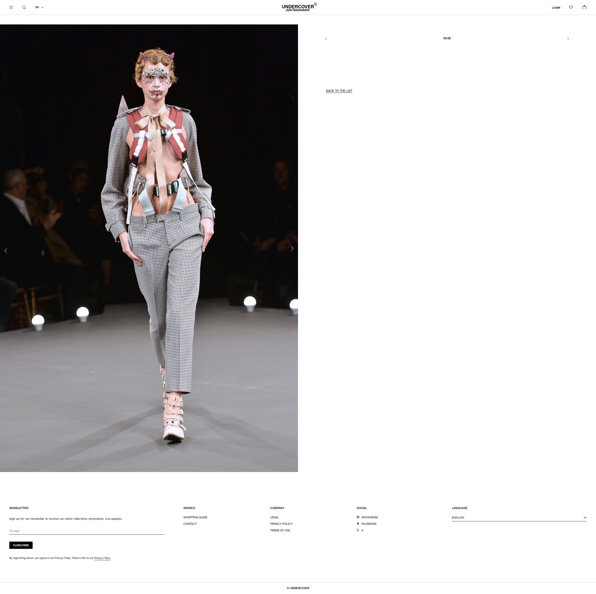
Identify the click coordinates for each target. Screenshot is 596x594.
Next (292, 248)
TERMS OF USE (280, 530)
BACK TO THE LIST (339, 91)
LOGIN (556, 8)
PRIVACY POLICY (281, 524)
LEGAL (274, 517)
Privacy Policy (102, 558)
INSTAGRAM (370, 517)
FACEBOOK (369, 524)
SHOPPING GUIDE (195, 517)
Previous (5, 250)
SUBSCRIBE (21, 545)
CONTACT (190, 524)
